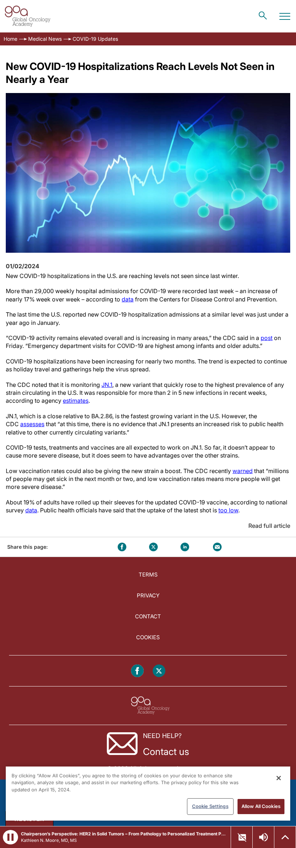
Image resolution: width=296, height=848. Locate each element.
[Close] (279, 778)
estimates (75, 400)
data (128, 299)
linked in (184, 547)
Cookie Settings (210, 806)
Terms (148, 574)
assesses (32, 424)
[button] (10, 837)
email (217, 547)
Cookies (148, 637)
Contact (148, 616)
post (267, 337)
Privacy (148, 595)
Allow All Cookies (260, 806)
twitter (153, 547)
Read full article (269, 525)
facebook (122, 547)
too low (228, 510)
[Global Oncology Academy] (27, 16)
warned (242, 470)
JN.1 (106, 384)
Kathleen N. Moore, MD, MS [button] (49, 840)
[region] (148, 794)
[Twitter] (159, 670)
